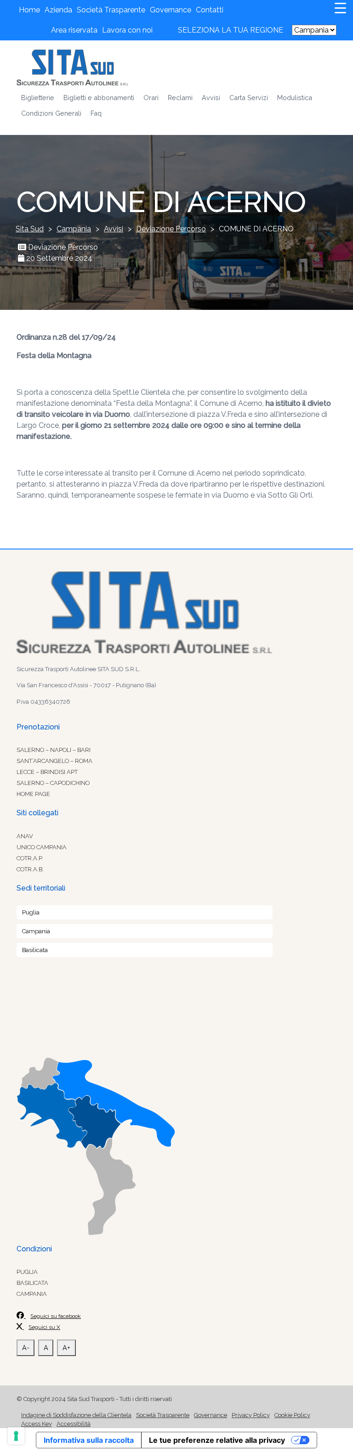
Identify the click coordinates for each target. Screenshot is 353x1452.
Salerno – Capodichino (53, 782)
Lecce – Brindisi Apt (47, 771)
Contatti (209, 10)
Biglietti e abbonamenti (98, 97)
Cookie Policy (292, 1415)
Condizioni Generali (51, 113)
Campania (36, 931)
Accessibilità (74, 1423)
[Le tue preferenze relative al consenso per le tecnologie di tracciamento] (16, 1436)
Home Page (33, 793)
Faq (96, 113)
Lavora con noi (127, 30)
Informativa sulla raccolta (89, 1440)
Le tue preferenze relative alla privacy (217, 1440)
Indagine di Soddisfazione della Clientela (76, 1415)
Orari (151, 97)
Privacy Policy (251, 1415)
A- (25, 1347)
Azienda (58, 10)
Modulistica (294, 97)
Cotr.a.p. (30, 858)
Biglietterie (37, 97)
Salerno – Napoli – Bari (54, 749)
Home (29, 10)
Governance (170, 10)
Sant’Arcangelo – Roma (54, 760)
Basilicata (35, 950)
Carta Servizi (248, 97)
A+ (66, 1347)
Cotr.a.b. (30, 869)
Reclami (180, 97)
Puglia (31, 912)
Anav (25, 836)
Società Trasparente (111, 10)
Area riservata (74, 30)
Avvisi (211, 97)
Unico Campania (42, 847)
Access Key (36, 1423)
